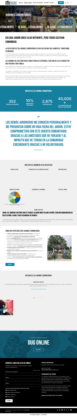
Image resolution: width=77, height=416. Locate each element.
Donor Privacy (8, 411)
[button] (11, 21)
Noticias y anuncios (10, 396)
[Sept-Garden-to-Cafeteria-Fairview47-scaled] (21, 312)
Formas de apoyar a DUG (11, 390)
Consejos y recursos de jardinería (13, 392)
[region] (38, 286)
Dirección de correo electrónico (12, 372)
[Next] (73, 312)
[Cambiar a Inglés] (65, 2)
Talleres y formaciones (11, 394)
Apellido (7, 383)
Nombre (7, 377)
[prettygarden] (50, 312)
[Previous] (4, 312)
